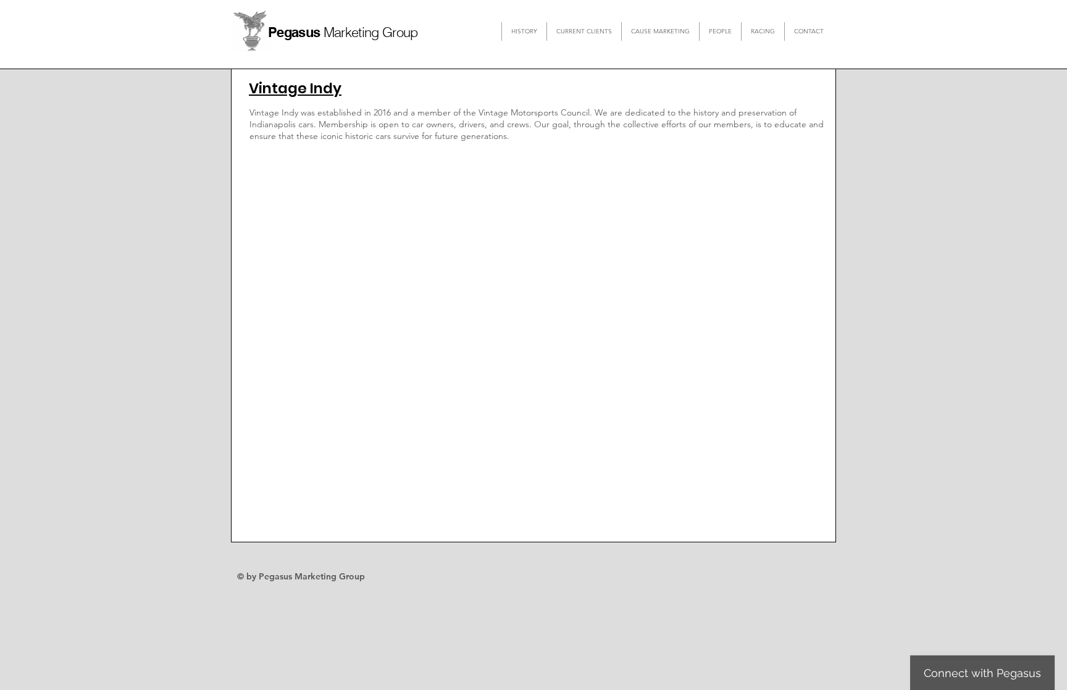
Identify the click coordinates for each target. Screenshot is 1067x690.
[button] (583, 31)
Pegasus (296, 32)
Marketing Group (371, 32)
